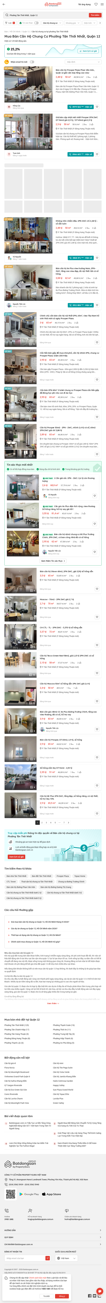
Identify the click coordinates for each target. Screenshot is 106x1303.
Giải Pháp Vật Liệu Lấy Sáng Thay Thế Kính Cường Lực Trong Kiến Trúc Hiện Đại (79, 1134)
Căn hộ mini (58, 1063)
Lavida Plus (58, 1098)
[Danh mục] (4, 4)
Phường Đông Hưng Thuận (17, 1038)
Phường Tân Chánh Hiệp (16, 1029)
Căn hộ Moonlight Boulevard (16, 1072)
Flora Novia (9, 1067)
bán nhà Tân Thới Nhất (16, 876)
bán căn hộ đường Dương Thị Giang (56, 887)
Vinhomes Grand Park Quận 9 (17, 1076)
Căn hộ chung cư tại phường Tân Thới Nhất (50, 31)
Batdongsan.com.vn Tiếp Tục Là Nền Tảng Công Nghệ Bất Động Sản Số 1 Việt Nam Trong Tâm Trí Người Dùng (30, 1126)
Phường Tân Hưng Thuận (16, 1034)
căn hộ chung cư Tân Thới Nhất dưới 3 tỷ (64, 892)
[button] (100, 23)
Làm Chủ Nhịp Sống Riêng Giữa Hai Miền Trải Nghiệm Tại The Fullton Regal (28, 1144)
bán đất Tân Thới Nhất (41, 876)
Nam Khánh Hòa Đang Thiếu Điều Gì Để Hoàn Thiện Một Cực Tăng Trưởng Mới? (77, 1144)
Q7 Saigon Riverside (13, 1085)
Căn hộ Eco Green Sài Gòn (15, 1089)
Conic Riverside (11, 1094)
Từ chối (46, 1296)
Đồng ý (62, 1296)
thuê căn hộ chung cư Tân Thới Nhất (37, 881)
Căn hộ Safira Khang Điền (15, 1081)
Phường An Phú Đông (63, 1042)
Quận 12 (26, 31)
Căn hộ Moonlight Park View (16, 1103)
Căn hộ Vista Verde (61, 1072)
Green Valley (58, 1103)
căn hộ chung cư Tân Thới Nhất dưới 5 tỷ (24, 898)
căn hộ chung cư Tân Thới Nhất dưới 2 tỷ (24, 892)
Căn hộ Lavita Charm (13, 1098)
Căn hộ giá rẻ (10, 1063)
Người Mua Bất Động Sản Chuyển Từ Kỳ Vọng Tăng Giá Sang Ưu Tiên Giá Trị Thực (79, 1124)
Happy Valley (58, 1085)
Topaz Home (79, 876)
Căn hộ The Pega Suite (62, 1067)
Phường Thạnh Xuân (64, 1025)
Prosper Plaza (63, 876)
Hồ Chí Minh (15, 31)
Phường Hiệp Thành (63, 1038)
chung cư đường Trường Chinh (71, 881)
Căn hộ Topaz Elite (61, 1094)
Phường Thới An (62, 1029)
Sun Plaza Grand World (63, 1089)
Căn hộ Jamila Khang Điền (64, 1076)
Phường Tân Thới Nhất (16, 1025)
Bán (6, 31)
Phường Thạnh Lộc (14, 1042)
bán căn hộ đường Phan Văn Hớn (21, 887)
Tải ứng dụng (84, 4)
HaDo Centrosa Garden (63, 1081)
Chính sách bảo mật (37, 1277)
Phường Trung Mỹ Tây (64, 1034)
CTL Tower (11, 881)
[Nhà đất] (53, 3)
